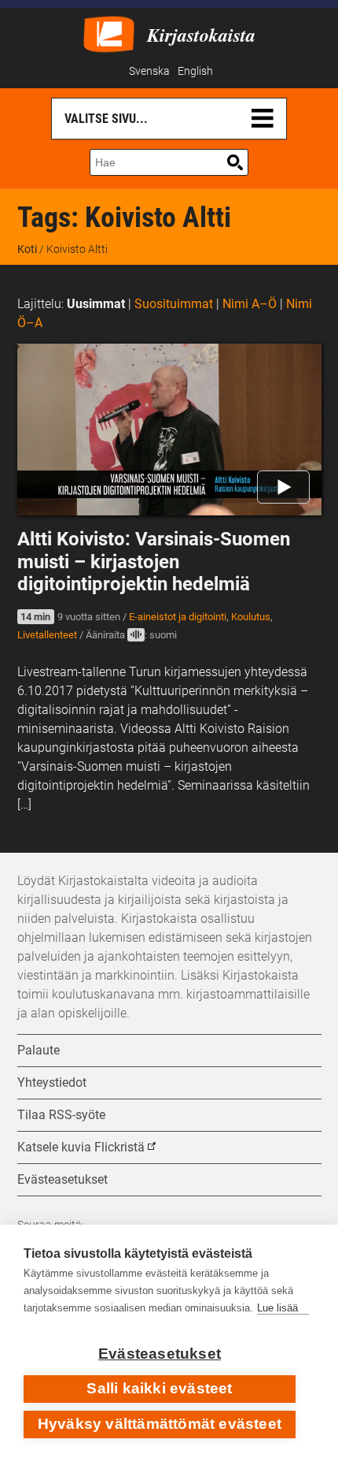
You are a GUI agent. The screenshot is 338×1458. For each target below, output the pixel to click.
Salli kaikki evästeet (159, 1388)
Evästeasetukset (159, 1353)
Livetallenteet (47, 635)
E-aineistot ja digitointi (177, 617)
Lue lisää (277, 1308)
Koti (27, 249)
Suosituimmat (173, 303)
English (195, 71)
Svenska (149, 71)
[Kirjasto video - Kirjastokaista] (108, 33)
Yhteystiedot (51, 1082)
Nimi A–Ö (249, 303)
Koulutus (250, 617)
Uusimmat (96, 303)
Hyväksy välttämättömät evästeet (159, 1423)
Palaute (38, 1050)
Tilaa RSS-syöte (61, 1114)
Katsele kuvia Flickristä (81, 1147)
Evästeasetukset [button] (62, 1179)
